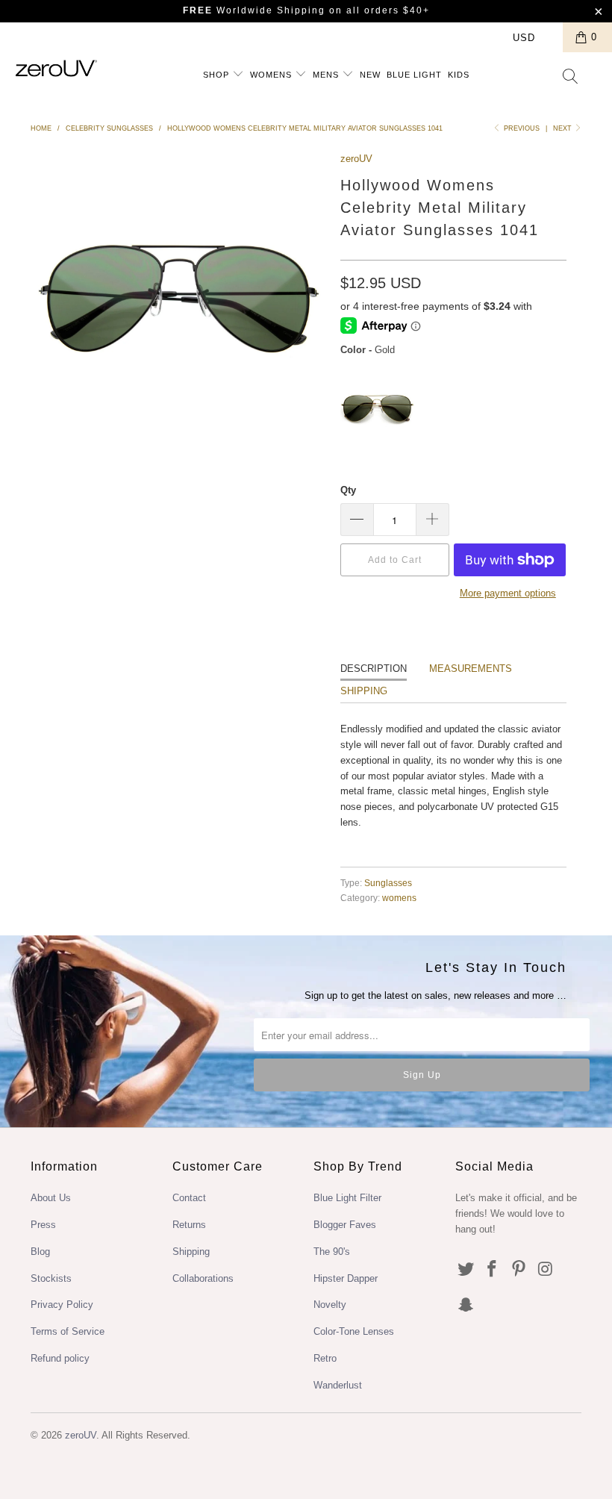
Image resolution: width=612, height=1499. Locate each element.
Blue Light (414, 74)
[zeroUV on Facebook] (492, 1270)
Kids (458, 74)
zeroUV (356, 158)
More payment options (508, 593)
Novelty (329, 1304)
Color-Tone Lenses (353, 1331)
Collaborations (203, 1278)
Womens (272, 74)
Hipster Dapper (345, 1278)
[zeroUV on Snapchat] (466, 1305)
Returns (189, 1224)
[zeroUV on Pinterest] (519, 1270)
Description (373, 668)
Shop (217, 74)
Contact (189, 1197)
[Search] (571, 78)
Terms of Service (67, 1331)
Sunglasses (388, 883)
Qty (348, 490)
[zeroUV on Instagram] (546, 1270)
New (370, 74)
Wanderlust (337, 1385)
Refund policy (60, 1358)
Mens (327, 74)
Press (43, 1224)
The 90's (331, 1251)
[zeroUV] (56, 68)
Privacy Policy (62, 1304)
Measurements (470, 668)
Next (563, 128)
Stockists (51, 1278)
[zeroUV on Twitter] (466, 1270)
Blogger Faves (344, 1224)
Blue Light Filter (347, 1197)
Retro (325, 1358)
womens (399, 898)
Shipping (363, 690)
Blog (40, 1251)
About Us (51, 1197)
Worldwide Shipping (254, 10)
